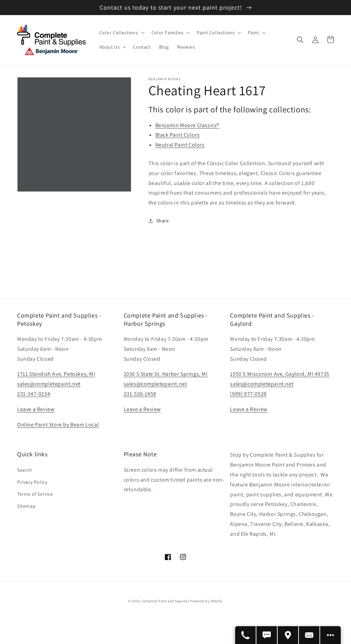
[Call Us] (245, 635)
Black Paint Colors (177, 134)
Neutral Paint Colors (180, 144)
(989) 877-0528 (248, 393)
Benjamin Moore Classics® (187, 125)
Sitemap (26, 506)
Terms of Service (35, 494)
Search (24, 470)
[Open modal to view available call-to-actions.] (330, 635)
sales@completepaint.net (49, 383)
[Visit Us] (288, 635)
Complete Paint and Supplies (165, 601)
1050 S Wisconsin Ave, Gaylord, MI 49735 (279, 373)
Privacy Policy (32, 482)
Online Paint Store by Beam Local (58, 424)
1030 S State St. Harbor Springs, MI (166, 373)
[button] (121, 32)
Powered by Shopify (206, 601)
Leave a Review (35, 409)
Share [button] (162, 221)
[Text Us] (267, 635)
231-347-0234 (33, 393)
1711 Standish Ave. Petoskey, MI (56, 373)
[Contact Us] (309, 635)
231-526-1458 (140, 393)
